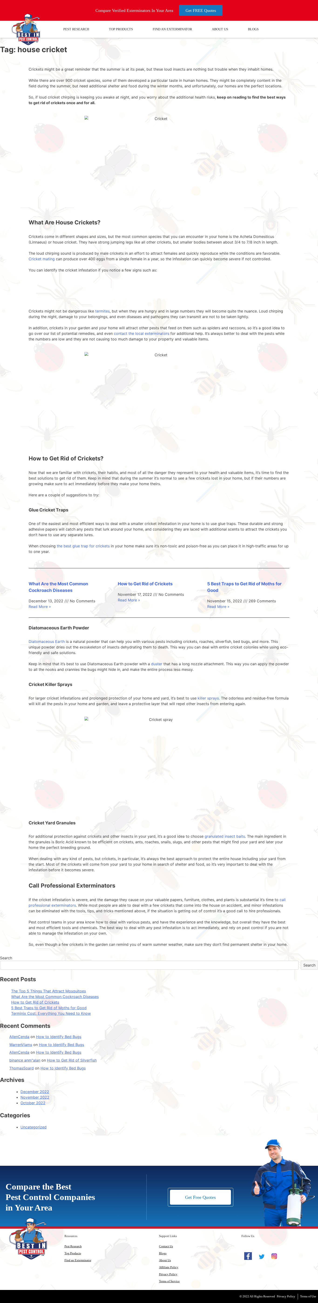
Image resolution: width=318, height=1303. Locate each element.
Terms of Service (169, 1281)
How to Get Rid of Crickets (145, 583)
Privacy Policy (168, 1274)
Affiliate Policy (168, 1267)
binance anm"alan (24, 1060)
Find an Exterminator (172, 29)
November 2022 (34, 1097)
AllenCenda (19, 1036)
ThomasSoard (21, 1068)
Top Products (121, 29)
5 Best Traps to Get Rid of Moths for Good (49, 1007)
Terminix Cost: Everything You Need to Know (51, 1013)
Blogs (253, 29)
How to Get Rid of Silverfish (72, 1060)
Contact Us (166, 1246)
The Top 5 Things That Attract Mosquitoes (48, 991)
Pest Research (76, 29)
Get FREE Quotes (201, 10)
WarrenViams (20, 1044)
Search (6, 958)
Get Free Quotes (200, 1197)
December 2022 (34, 1091)
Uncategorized (33, 1127)
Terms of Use (308, 1296)
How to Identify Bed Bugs (58, 1036)
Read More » (40, 606)
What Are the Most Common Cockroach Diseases (55, 996)
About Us (220, 29)
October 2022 (32, 1103)
